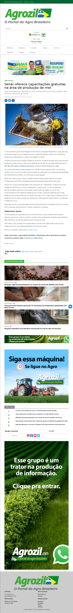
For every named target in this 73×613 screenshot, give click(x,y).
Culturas (33, 48)
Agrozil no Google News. (34, 238)
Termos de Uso (8, 603)
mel (36, 251)
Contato (43, 5)
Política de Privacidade (10, 601)
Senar (11, 243)
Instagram (41, 601)
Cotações (21, 48)
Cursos (31, 251)
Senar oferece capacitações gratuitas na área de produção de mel (35, 86)
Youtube (40, 607)
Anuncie (52, 5)
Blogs (45, 48)
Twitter (40, 605)
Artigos (21, 52)
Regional (10, 52)
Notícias (10, 48)
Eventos (56, 48)
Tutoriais (32, 52)
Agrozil (30, 96)
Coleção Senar (32, 230)
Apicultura (25, 251)
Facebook (40, 603)
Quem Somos (42, 594)
